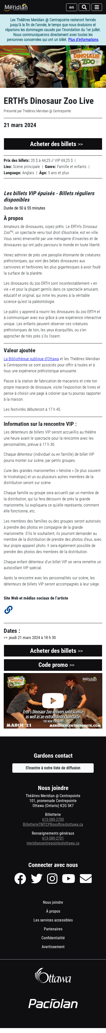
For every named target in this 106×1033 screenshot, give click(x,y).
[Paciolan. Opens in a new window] (53, 1003)
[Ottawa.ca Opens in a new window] (53, 975)
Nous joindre (53, 902)
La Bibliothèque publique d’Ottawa (31, 359)
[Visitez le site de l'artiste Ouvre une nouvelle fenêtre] (8, 610)
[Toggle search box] (84, 7)
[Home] (16, 7)
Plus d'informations (83, 39)
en (71, 7)
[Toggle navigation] (96, 7)
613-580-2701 (53, 838)
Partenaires (53, 929)
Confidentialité (59, 939)
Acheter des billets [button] (56, 144)
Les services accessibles (53, 920)
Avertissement (60, 947)
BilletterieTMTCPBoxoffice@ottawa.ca (53, 824)
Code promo (63, 666)
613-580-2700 (53, 819)
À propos (53, 911)
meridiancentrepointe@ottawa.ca (53, 843)
